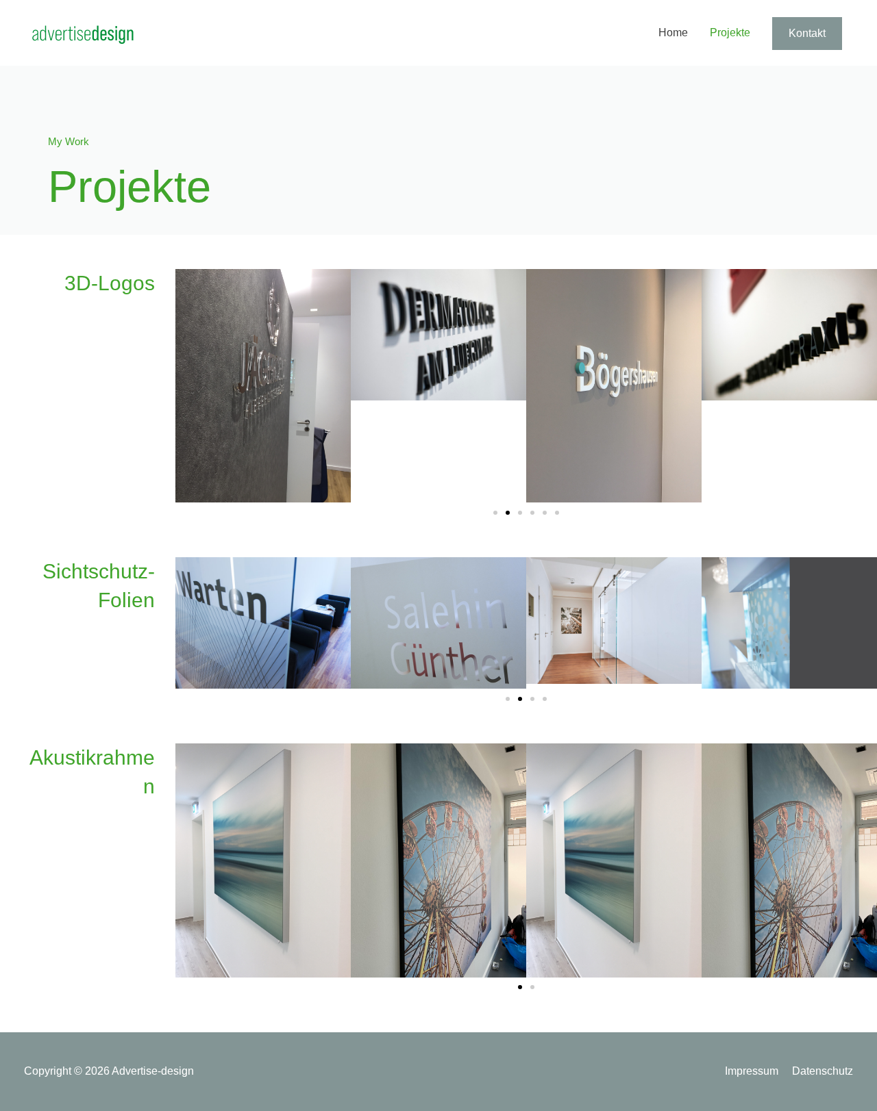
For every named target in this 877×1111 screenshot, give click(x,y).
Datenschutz (822, 1071)
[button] (495, 513)
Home (673, 32)
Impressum (751, 1071)
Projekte (730, 32)
